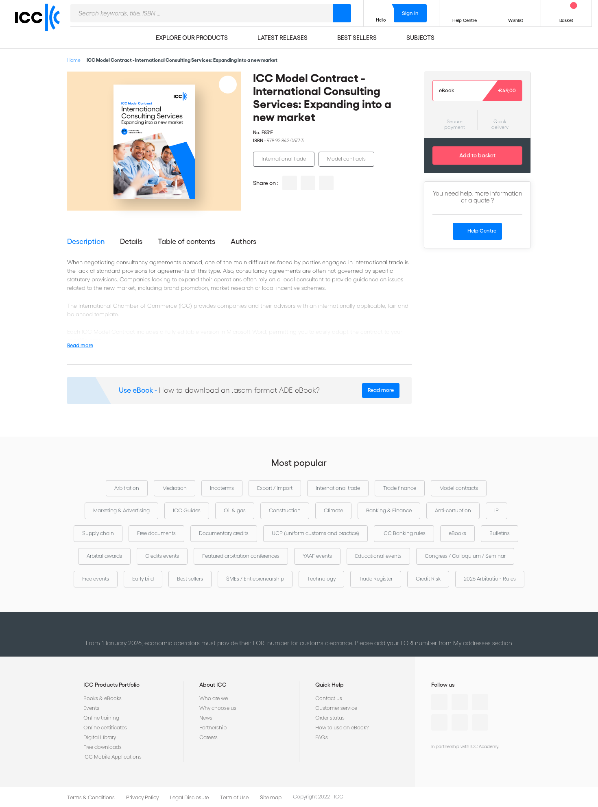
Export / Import (274, 488)
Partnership (213, 727)
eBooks (457, 533)
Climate (333, 510)
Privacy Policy (142, 797)
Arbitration (126, 488)
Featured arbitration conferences (240, 556)
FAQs (321, 737)
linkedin (289, 183)
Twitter (460, 702)
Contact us (328, 698)
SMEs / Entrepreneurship (255, 579)
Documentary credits (224, 533)
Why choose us (217, 708)
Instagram (439, 722)
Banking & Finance (389, 510)
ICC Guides (187, 510)
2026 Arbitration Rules (490, 579)
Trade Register (376, 579)
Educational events (378, 556)
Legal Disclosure (189, 797)
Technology (321, 579)
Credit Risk (428, 579)
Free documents (156, 533)
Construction (285, 510)
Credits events (162, 556)
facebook (326, 183)
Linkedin (439, 702)
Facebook (480, 702)
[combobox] (201, 13)
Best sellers (190, 579)
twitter (308, 183)
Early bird (143, 579)
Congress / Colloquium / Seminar (465, 556)
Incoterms (222, 488)
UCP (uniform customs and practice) (315, 533)
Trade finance (399, 488)
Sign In (410, 13)
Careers (208, 737)
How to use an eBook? (342, 727)
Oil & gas (235, 510)
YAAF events (317, 556)
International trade (284, 159)
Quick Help (329, 684)
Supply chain (98, 533)
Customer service (336, 708)
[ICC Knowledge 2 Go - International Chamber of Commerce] (40, 25)
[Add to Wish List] (228, 85)
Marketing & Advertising (121, 510)
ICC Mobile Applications (112, 757)
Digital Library (99, 737)
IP (496, 510)
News (205, 718)
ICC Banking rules (404, 533)
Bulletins (499, 533)
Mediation (174, 488)
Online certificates (105, 727)
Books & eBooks (102, 698)
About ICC (213, 684)
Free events (95, 579)
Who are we (213, 698)
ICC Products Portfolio (111, 684)
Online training (101, 718)
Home (74, 60)
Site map (271, 797)
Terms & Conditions (91, 797)
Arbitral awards (104, 556)
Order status (330, 718)
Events (91, 708)
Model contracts (346, 159)
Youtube (460, 722)
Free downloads (102, 747)
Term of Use (234, 797)
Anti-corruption (453, 510)
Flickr (480, 722)
